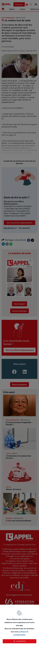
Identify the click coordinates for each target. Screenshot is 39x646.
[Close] (37, 602)
